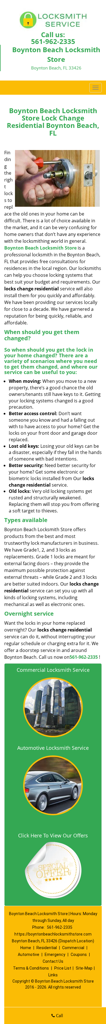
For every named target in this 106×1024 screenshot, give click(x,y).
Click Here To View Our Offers (53, 835)
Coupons (79, 954)
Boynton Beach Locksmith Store (40, 248)
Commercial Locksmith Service (53, 669)
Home (25, 947)
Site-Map (84, 968)
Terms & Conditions (31, 968)
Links (53, 975)
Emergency (55, 954)
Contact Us (53, 961)
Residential (46, 947)
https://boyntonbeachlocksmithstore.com (53, 934)
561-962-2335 (53, 41)
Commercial (73, 947)
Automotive (28, 954)
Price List (62, 968)
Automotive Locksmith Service (53, 747)
